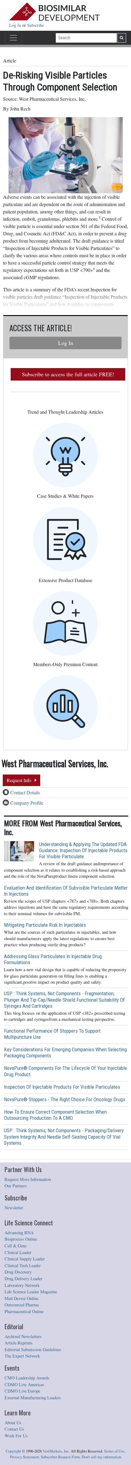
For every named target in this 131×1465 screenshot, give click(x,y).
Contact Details (25, 792)
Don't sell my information (101, 1457)
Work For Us (16, 1436)
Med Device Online (21, 1298)
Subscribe (35, 25)
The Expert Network (22, 1356)
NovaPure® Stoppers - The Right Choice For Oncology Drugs (64, 1099)
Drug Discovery (18, 1272)
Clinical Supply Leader (25, 1259)
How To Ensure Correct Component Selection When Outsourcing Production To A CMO (55, 1115)
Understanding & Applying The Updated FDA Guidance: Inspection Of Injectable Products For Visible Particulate (83, 850)
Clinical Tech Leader (23, 1265)
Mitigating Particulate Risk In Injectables (45, 925)
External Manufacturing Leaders (33, 1397)
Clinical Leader (18, 1252)
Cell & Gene (16, 1246)
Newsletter (14, 1207)
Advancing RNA (19, 1232)
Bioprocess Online (21, 1239)
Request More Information (28, 1179)
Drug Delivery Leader (23, 1278)
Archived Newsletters (23, 1336)
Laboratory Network (22, 1285)
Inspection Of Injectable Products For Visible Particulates (62, 1087)
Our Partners (16, 1186)
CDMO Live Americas (24, 1384)
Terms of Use (114, 1451)
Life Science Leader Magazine (31, 1292)
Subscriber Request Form (60, 1457)
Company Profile (26, 802)
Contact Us (14, 1429)
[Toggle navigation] (13, 38)
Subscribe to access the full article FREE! (68, 374)
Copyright (13, 1451)
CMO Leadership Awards (27, 1378)
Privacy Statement (24, 1457)
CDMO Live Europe (22, 1391)
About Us (13, 1422)
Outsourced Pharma (22, 1305)
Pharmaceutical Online (24, 1311)
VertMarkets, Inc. (56, 1451)
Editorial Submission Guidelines (33, 1349)
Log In (15, 25)
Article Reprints (19, 1343)
